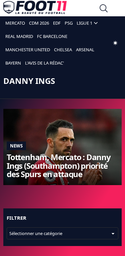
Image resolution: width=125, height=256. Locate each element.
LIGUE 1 (84, 23)
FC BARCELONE (52, 36)
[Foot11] (35, 9)
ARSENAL (85, 49)
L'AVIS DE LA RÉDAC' (44, 63)
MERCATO (15, 23)
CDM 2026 (39, 23)
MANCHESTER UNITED (27, 49)
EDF (57, 23)
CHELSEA (63, 49)
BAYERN (13, 63)
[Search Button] (103, 9)
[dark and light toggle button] (115, 43)
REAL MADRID (19, 36)
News (16, 146)
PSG (69, 23)
